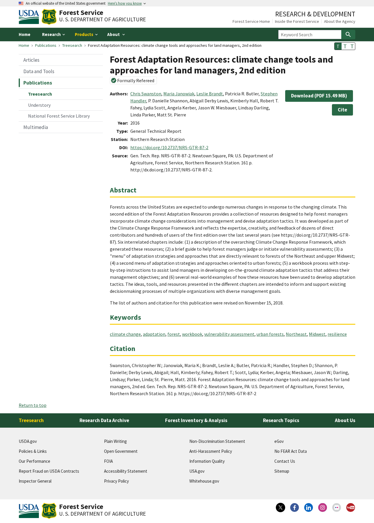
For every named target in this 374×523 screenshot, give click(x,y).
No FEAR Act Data (290, 451)
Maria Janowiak (178, 94)
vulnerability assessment (229, 334)
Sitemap (281, 471)
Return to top (32, 405)
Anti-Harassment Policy (210, 451)
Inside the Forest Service (297, 21)
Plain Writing (115, 441)
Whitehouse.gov (204, 481)
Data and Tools (38, 71)
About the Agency (339, 21)
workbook (192, 334)
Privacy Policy (116, 481)
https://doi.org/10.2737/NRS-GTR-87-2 (169, 147)
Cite (342, 109)
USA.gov (197, 471)
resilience (337, 334)
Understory (39, 105)
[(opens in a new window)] (280, 507)
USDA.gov (28, 441)
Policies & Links (33, 451)
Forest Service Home (251, 21)
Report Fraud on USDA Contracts (49, 471)
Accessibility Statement (125, 471)
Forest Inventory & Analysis (196, 420)
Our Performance (34, 461)
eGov (279, 441)
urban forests (270, 334)
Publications (45, 45)
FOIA (108, 461)
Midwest (317, 334)
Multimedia (35, 127)
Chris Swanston (145, 94)
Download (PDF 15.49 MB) (319, 95)
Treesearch (72, 45)
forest (173, 334)
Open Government (121, 451)
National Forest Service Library (59, 116)
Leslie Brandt (209, 94)
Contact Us (284, 461)
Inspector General (35, 481)
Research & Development (315, 14)
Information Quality (207, 461)
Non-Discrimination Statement (217, 441)
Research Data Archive (104, 420)
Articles (31, 60)
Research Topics (281, 420)
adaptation (154, 334)
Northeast (296, 334)
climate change (125, 334)
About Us (345, 420)
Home (24, 34)
